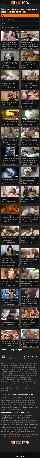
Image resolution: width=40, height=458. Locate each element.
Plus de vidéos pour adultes (10, 28)
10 (11, 358)
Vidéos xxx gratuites (15, 454)
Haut (3, 24)
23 (24, 358)
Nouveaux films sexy (8, 20)
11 (16, 358)
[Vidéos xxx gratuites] (20, 4)
